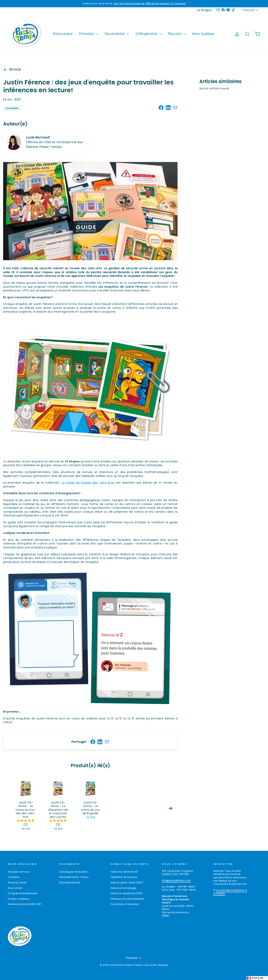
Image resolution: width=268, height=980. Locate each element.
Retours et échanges (123, 888)
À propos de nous (18, 871)
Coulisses (11, 108)
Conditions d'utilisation (124, 904)
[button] (25, 821)
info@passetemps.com (176, 880)
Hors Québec (203, 33)
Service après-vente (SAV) (126, 882)
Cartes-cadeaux (18, 898)
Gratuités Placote (69, 882)
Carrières (13, 877)
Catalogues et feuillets (73, 871)
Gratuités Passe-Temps (74, 877)
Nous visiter (15, 888)
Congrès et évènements (22, 893)
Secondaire (115, 33)
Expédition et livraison (123, 877)
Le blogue (204, 10)
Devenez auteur (17, 882)
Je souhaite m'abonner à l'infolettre (230, 892)
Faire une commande (124, 871)
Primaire (87, 33)
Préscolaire (63, 33)
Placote (175, 33)
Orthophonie (146, 33)
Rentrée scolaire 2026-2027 (25, 904)
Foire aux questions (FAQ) (126, 893)
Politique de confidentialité (127, 898)
